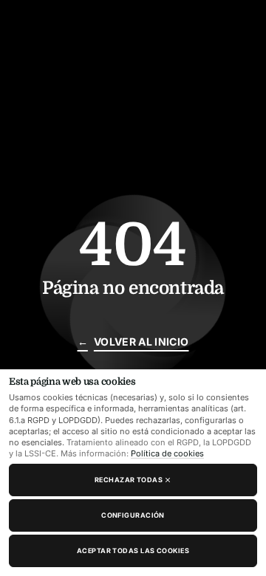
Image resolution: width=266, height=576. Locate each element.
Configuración (133, 515)
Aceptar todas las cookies (133, 550)
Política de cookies (167, 453)
